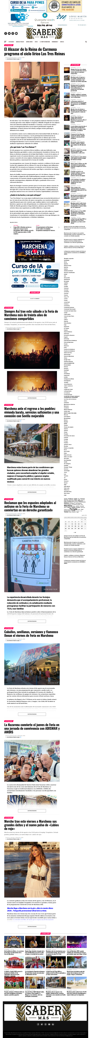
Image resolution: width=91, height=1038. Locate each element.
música (77, 506)
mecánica (66, 407)
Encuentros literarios (69, 335)
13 (75, 524)
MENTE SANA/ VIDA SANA (70, 413)
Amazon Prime (67, 265)
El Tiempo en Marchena (45, 41)
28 (78, 528)
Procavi (66, 441)
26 (72, 528)
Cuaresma (71, 499)
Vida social (66, 488)
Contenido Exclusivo (69, 307)
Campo (65, 284)
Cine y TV (66, 297)
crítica (65, 318)
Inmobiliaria (67, 373)
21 (78, 526)
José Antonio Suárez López (13, 59)
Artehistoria (67, 279)
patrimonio (83, 507)
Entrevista (66, 338)
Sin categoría (67, 463)
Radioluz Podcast (20, 41)
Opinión (66, 430)
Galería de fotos (68, 352)
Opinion (66, 428)
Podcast (66, 437)
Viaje (65, 484)
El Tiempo (66, 328)
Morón (74, 506)
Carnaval (66, 290)
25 (68, 528)
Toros (65, 472)
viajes (77, 512)
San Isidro (66, 458)
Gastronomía (67, 354)
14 (78, 524)
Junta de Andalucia (67, 504)
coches (66, 298)
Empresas (66, 333)
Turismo (66, 476)
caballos (66, 283)
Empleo (66, 330)
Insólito (66, 377)
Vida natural (67, 486)
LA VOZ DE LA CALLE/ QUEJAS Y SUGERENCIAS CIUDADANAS (72, 397)
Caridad (66, 286)
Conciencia (67, 305)
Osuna (65, 432)
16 (85, 524)
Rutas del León (67, 455)
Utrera (65, 479)
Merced (66, 415)
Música (66, 420)
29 (81, 528)
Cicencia (66, 293)
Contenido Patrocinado (70, 309)
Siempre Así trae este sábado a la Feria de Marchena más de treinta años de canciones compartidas (75, 228)
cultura (75, 499)
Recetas (66, 446)
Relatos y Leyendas (69, 448)
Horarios (66, 368)
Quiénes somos (29, 41)
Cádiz (79, 499)
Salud (82, 509)
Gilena (65, 358)
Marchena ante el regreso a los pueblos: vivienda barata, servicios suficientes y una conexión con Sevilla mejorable (74, 235)
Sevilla (65, 462)
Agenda (66, 263)
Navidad (66, 422)
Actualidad (11, 41)
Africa (65, 262)
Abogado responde (69, 258)
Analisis (66, 269)
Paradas (66, 434)
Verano (66, 483)
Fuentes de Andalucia (69, 349)
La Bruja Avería (67, 391)
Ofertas (66, 425)
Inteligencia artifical (69, 379)
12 (72, 524)
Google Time (67, 359)
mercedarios (67, 416)
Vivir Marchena (67, 491)
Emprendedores (68, 331)
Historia (66, 366)
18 (68, 526)
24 (65, 528)
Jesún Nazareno (68, 384)
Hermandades (55, 41)
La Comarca (67, 393)
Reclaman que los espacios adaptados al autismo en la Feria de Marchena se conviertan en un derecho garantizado (74, 241)
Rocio (65, 449)
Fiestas (66, 344)
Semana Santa (67, 510)
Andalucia (70, 498)
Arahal (65, 274)
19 (72, 526)
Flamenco (66, 345)
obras (65, 507)
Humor (65, 372)
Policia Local (66, 509)
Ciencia (66, 295)
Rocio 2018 (66, 451)
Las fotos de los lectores (70, 399)
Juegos (66, 387)
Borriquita (66, 281)
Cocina (65, 300)
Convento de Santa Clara (70, 311)
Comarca (66, 304)
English (66, 337)
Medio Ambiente (68, 409)
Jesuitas (66, 382)
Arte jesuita (67, 277)
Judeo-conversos (68, 386)
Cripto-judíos (67, 314)
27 (75, 528)
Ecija (65, 325)
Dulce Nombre (67, 323)
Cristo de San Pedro (69, 316)
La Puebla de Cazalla (76, 504)
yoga (65, 495)
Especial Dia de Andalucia (70, 340)
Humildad (66, 370)
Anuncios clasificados (69, 272)
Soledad (66, 465)
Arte (65, 276)
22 (81, 526)
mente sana (67, 411)
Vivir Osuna (67, 493)
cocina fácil (67, 302)
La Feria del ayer (68, 394)
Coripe (65, 312)
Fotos (65, 347)
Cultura (66, 319)
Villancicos (66, 489)
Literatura (66, 402)
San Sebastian (67, 460)
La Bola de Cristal (68, 389)
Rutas (36, 41)
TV (64, 477)
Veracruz (66, 481)
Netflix (65, 423)
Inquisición (66, 375)
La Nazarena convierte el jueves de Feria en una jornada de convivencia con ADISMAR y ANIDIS (75, 253)
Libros (65, 401)
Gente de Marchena (69, 356)
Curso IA (62, 41)
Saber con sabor (68, 456)
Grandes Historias (68, 361)
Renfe (79, 509)
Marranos (66, 406)
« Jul (75, 532)
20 (75, 526)
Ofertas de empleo (68, 427)
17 (65, 526)
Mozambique (67, 418)
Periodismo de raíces (69, 435)
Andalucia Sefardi (68, 270)
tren (65, 474)
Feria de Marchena (68, 342)
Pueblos (66, 442)
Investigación (67, 380)
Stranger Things (68, 467)
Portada (66, 439)
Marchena (68, 506)
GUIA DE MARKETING (69, 363)
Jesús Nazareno (78, 503)
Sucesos (66, 469)
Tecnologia (67, 470)
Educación (66, 326)
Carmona (66, 288)
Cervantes (66, 291)
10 (65, 524)
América (66, 267)
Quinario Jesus (68, 444)
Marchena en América (69, 404)
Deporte (66, 321)
